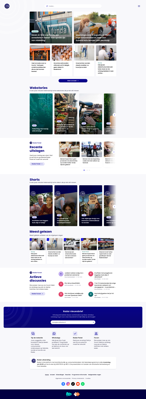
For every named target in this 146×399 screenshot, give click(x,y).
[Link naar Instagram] (68, 384)
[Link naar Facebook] (63, 384)
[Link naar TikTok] (73, 384)
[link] (73, 80)
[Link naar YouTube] (78, 384)
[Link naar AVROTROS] (69, 394)
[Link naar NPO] (77, 394)
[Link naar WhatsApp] (83, 384)
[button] (139, 6)
